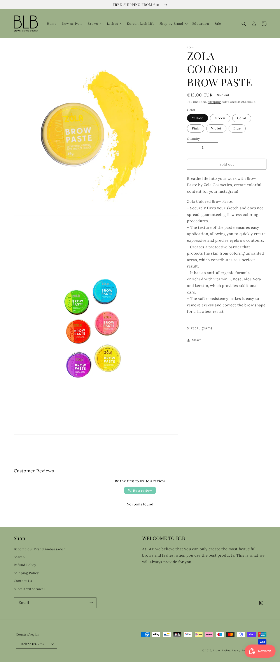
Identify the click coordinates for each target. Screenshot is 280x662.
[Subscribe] (91, 602)
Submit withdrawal (29, 589)
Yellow (197, 118)
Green (220, 118)
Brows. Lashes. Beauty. (227, 650)
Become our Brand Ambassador (39, 549)
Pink (195, 128)
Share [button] (196, 340)
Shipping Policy (26, 573)
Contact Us (23, 581)
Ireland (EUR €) (32, 644)
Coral (241, 118)
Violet (216, 128)
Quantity (193, 139)
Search (19, 557)
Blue (237, 128)
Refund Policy (25, 565)
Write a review (140, 490)
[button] (94, 23)
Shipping (214, 102)
